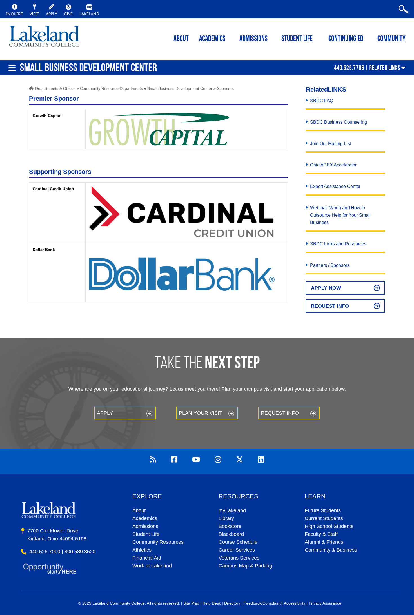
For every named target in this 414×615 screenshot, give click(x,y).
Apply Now (326, 288)
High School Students (329, 526)
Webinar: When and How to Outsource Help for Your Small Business (340, 215)
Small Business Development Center (179, 88)
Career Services (237, 550)
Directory (232, 603)
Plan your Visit (200, 413)
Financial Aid (146, 558)
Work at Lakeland (152, 566)
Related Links (384, 67)
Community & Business (331, 550)
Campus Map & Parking (245, 566)
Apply (105, 413)
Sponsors (225, 88)
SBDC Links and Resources (338, 243)
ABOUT (181, 39)
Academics (144, 518)
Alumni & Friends (324, 542)
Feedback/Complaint (262, 603)
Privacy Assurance (325, 603)
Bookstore (230, 526)
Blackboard (231, 534)
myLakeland (44, 38)
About (139, 510)
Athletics (142, 550)
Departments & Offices (55, 88)
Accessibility (294, 603)
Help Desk (211, 603)
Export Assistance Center (335, 186)
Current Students (324, 518)
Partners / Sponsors (330, 265)
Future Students (323, 510)
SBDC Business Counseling (338, 122)
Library (226, 518)
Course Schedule (238, 542)
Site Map (191, 603)
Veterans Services (239, 558)
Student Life (297, 39)
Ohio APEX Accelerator (333, 165)
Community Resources (158, 542)
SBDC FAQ (321, 100)
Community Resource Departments (111, 88)
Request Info (330, 306)
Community (391, 39)
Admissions (253, 39)
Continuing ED (345, 39)
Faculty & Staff (321, 534)
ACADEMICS (212, 39)
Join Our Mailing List (330, 143)
